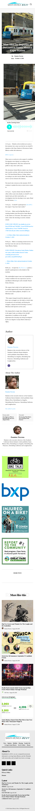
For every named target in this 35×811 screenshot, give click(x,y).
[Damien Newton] (17, 430)
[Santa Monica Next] (18, 4)
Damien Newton (18, 56)
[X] (15, 577)
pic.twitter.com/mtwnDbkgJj (21, 230)
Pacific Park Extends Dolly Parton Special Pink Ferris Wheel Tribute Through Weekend (16, 688)
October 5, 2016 (9, 237)
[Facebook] (11, 577)
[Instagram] (9, 763)
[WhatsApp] (23, 577)
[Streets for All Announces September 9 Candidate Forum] (17, 643)
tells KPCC (29, 204)
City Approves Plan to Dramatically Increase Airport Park (8, 418)
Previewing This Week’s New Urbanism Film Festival (25, 418)
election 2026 (5, 792)
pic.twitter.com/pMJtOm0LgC (13, 256)
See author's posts (10, 408)
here (15, 200)
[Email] (9, 365)
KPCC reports (9, 154)
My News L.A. (23, 267)
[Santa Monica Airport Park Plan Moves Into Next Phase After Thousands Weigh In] (17, 707)
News (18, 41)
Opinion (4, 786)
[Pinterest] (19, 577)
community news (7, 798)
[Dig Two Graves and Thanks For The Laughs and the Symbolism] (17, 611)
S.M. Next (6, 692)
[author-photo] (3, 628)
